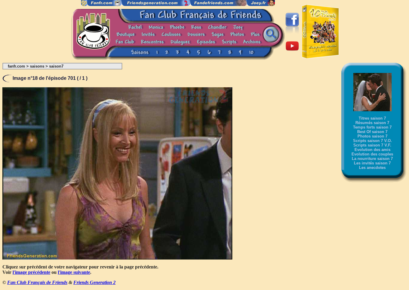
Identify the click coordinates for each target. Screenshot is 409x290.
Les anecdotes (372, 167)
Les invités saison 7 (372, 163)
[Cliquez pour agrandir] (117, 257)
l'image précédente (31, 272)
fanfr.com (16, 66)
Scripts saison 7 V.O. (372, 140)
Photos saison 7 (372, 136)
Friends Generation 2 (94, 282)
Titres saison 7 (372, 118)
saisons (37, 66)
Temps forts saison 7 (372, 127)
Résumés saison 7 (372, 122)
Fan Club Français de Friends (37, 282)
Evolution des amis (372, 149)
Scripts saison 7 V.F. (372, 145)
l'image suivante (74, 272)
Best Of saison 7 (372, 131)
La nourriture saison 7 (372, 158)
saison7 (56, 66)
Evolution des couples (372, 154)
